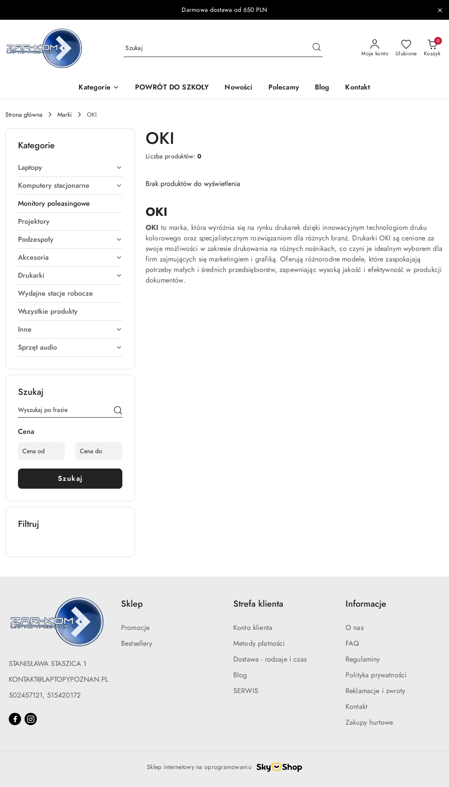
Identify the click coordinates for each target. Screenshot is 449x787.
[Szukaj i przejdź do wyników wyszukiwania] (316, 48)
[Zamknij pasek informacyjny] (440, 10)
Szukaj (70, 478)
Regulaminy (363, 659)
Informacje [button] (366, 603)
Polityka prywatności (376, 675)
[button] (98, 88)
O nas (354, 627)
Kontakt (356, 706)
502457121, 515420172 (45, 695)
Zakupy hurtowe (369, 722)
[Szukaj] (118, 411)
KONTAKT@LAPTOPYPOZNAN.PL (58, 679)
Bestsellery (136, 643)
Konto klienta (252, 627)
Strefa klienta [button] (258, 603)
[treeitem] (70, 167)
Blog (240, 675)
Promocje (135, 627)
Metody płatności (259, 643)
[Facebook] (15, 719)
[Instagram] (31, 719)
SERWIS (245, 691)
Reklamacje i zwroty (375, 691)
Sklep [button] (132, 603)
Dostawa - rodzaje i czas (269, 659)
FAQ (352, 643)
